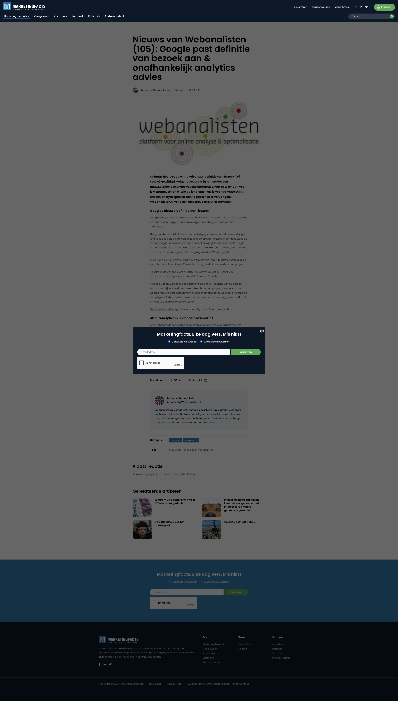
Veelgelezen (41, 16)
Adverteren (300, 7)
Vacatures (60, 16)
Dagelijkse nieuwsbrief (184, 341)
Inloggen (386, 7)
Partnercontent (114, 16)
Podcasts (94, 16)
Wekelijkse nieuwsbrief (217, 341)
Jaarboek (78, 16)
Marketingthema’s (15, 16)
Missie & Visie (342, 7)
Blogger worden (321, 7)
